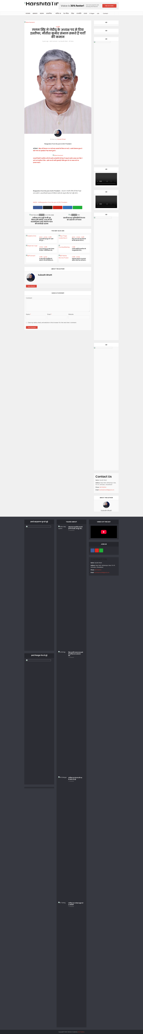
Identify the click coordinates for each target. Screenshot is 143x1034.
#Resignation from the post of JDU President (53, 202)
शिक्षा (72, 13)
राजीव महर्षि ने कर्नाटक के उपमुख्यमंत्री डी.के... (79, 249)
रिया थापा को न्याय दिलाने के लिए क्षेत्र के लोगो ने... (79, 239)
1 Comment (71, 657)
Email (49, 314)
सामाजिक (49, 13)
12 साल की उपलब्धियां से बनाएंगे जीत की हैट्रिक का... (46, 259)
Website (70, 314)
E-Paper (92, 13)
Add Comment (53, 41)
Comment (29, 298)
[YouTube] (97, 550)
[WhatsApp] (101, 550)
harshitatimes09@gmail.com (106, 490)
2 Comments (71, 530)
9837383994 (103, 487)
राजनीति (79, 13)
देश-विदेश (66, 13)
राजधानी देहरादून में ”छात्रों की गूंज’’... (46, 239)
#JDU (35, 202)
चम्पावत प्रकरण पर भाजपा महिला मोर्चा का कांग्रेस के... (79, 259)
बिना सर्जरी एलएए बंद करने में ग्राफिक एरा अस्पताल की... (75, 654)
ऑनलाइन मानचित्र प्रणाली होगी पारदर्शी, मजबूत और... (75, 527)
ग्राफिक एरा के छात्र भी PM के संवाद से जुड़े (75, 778)
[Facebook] (93, 550)
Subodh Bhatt (64, 41)
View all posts (31, 286)
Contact (105, 13)
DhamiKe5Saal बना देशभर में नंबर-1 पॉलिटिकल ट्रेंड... (46, 249)
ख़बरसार (35, 13)
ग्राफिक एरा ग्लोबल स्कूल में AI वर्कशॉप (75, 904)
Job (98, 13)
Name (28, 314)
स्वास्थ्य (42, 13)
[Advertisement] (58, 177)
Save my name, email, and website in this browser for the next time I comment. (52, 322)
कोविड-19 (58, 13)
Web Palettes (81, 1032)
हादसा (85, 13)
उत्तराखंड (28, 13)
